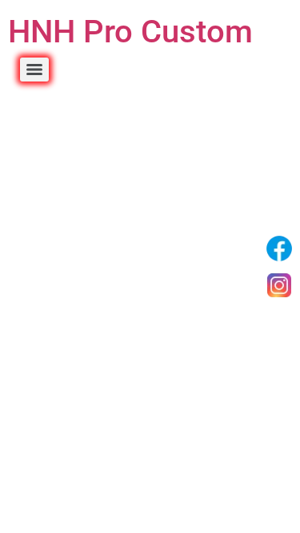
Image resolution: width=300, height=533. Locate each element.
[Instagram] (279, 285)
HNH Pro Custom (130, 31)
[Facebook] (279, 249)
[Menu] (34, 70)
